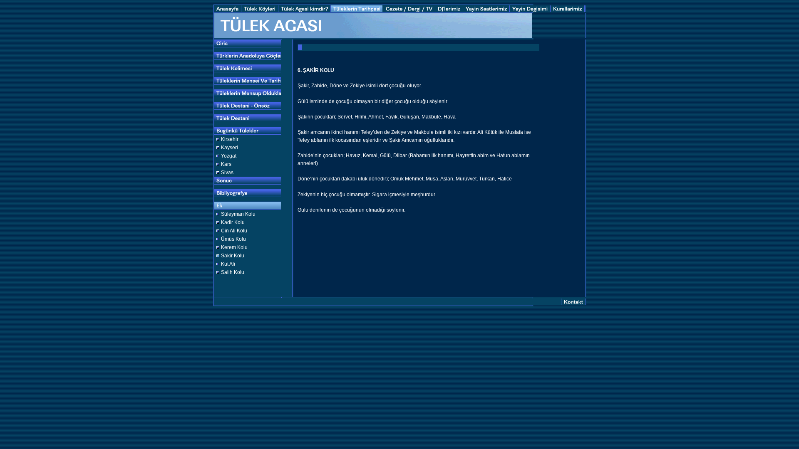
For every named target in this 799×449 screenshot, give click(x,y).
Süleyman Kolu (238, 214)
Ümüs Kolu (233, 239)
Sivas (227, 172)
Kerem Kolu (234, 247)
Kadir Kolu (233, 222)
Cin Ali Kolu (234, 231)
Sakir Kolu (232, 256)
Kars (226, 164)
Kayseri (229, 147)
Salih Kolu (232, 272)
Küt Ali (228, 264)
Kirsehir (229, 139)
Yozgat (228, 156)
